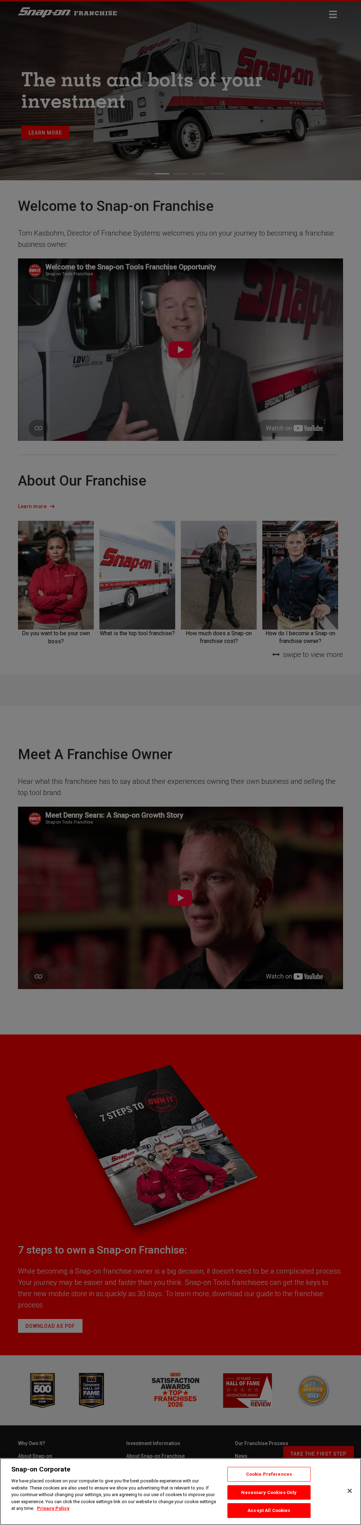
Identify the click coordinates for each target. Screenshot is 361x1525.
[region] (180, 1491)
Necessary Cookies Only (268, 1492)
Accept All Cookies (268, 1510)
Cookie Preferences (269, 1474)
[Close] (349, 1491)
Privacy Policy (53, 1508)
